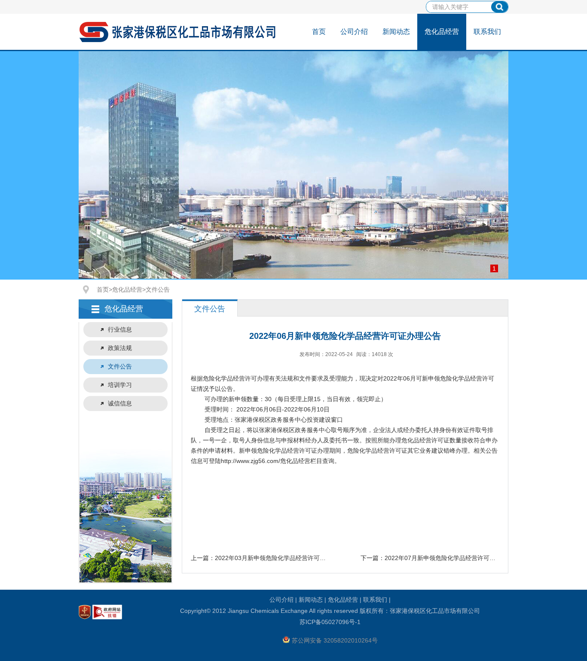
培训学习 (120, 384)
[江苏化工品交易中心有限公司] (179, 41)
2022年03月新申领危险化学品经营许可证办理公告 (282, 557)
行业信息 (120, 329)
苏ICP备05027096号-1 (330, 621)
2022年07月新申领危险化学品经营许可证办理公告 (452, 557)
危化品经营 (442, 31)
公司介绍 (354, 31)
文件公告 (158, 289)
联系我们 (487, 31)
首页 (319, 31)
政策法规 (120, 347)
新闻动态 (396, 31)
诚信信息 (120, 403)
